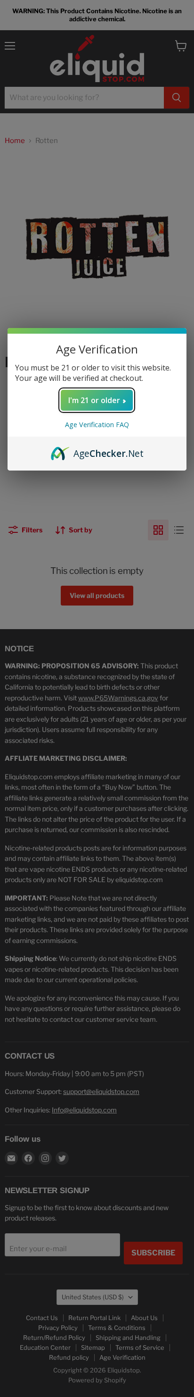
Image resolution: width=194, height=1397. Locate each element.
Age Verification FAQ (97, 424)
